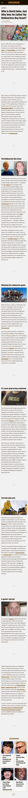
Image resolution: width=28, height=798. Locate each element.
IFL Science (7, 185)
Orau (21, 214)
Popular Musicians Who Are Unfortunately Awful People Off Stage (20, 760)
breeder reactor (13, 238)
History (4, 7)
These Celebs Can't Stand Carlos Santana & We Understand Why (7, 786)
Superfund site (20, 552)
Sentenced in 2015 (11, 687)
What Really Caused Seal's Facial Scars (20, 784)
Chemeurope (13, 133)
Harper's (11, 348)
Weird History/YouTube (21, 174)
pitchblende (4, 359)
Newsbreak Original (7, 108)
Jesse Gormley (6, 21)
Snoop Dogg (11, 50)
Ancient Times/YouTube (21, 614)
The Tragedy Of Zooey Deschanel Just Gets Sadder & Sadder (7, 759)
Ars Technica (21, 689)
